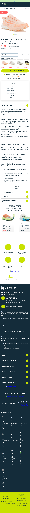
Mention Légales (5, 497)
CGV (3, 494)
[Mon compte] (24, 4)
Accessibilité (22, 503)
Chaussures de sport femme (9, 8)
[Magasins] (21, 4)
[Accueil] (1, 8)
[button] (9, 55)
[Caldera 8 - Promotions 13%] (12, 62)
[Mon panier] (27, 4)
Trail (18, 8)
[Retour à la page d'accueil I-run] (7, 4)
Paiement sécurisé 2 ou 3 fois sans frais (16, 331)
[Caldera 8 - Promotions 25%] (20, 62)
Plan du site (21, 506)
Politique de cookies (21, 494)
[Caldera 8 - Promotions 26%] (4, 62)
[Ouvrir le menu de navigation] (2, 4)
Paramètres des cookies (21, 499)
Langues (6, 412)
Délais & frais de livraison (12, 348)
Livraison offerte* (20, 51)
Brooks (22, 8)
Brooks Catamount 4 (16, 159)
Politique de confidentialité (8, 502)
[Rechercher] (18, 4)
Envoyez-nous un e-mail (15, 306)
